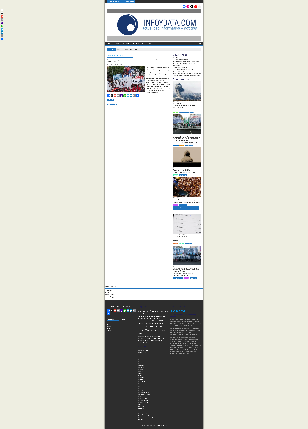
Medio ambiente (142, 389)
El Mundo (176, 112)
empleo (149, 321)
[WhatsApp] (2, 26)
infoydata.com (150, 326)
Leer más (110, 99)
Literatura (141, 387)
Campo (140, 354)
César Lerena (184, 197)
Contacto (150, 43)
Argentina (154, 311)
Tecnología (141, 410)
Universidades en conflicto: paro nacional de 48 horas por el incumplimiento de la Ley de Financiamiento (186, 63)
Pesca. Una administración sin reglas (183, 69)
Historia (140, 379)
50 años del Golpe (143, 350)
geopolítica (142, 323)
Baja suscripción (109, 290)
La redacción (119, 64)
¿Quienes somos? (109, 294)
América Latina (146, 311)
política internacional (155, 336)
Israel (164, 326)
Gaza (165, 320)
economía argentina (145, 318)
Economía (176, 243)
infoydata (140, 326)
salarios (140, 340)
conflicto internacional (149, 313)
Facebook (109, 323)
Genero (140, 375)
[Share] (2, 39)
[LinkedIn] (2, 32)
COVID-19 (141, 358)
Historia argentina (160, 323)
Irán (160, 326)
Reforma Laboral (143, 402)
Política (140, 396)
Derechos (141, 360)
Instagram (109, 328)
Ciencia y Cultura (142, 356)
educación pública (142, 320)
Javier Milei (144, 330)
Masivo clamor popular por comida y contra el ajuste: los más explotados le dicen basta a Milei (137, 61)
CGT (142, 313)
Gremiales (182, 145)
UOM (143, 342)
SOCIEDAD (176, 175)
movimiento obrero (148, 333)
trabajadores (163, 340)
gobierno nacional (151, 323)
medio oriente (161, 330)
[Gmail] (2, 16)
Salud (139, 404)
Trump (139, 342)
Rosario (163, 338)
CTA (156, 314)
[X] (2, 13)
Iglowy (183, 234)
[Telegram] (2, 29)
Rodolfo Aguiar (157, 338)
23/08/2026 (177, 234)
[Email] (2, 19)
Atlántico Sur (165, 311)
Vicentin (140, 419)
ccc (139, 314)
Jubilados (140, 383)
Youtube (109, 326)
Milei (140, 333)
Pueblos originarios (143, 400)
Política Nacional (142, 398)
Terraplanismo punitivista (180, 67)
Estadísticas (141, 373)
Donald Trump (160, 316)
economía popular (156, 318)
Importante (141, 381)
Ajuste (140, 311)
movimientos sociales (158, 333)
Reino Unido (151, 338)
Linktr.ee (109, 330)
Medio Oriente (182, 112)
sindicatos (146, 340)
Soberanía (176, 205)
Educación (176, 145)
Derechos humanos (143, 362)
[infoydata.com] (154, 40)
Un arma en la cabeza (179, 71)
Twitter (109, 325)
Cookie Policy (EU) (109, 297)
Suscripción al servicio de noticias (133, 43)
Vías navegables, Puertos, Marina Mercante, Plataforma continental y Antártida (185, 207)
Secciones (116, 43)
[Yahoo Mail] (2, 22)
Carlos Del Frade (185, 168)
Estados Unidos (157, 321)
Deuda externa (142, 363)
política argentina (143, 336)
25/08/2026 (177, 101)
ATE (160, 311)
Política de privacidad (110, 296)
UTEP (147, 342)
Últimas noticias (190, 112)
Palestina (165, 333)
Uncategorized (142, 414)
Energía (140, 371)
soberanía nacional (155, 340)
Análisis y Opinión (143, 352)
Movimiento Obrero (143, 392)
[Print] (2, 35)
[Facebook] (2, 10)
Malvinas (154, 330)
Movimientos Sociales (112, 104)
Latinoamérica (142, 385)
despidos (152, 316)
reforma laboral (143, 338)
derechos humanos (144, 316)
